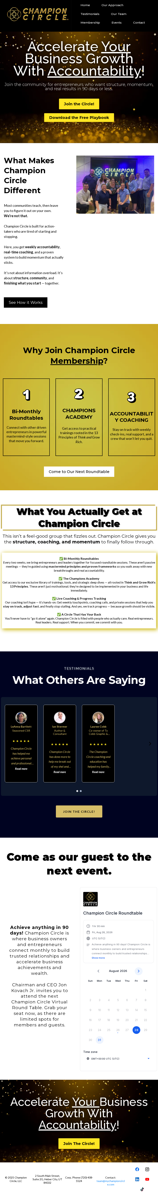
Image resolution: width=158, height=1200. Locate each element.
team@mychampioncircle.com (111, 1182)
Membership (90, 22)
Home (85, 5)
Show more (98, 957)
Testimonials (90, 14)
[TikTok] (142, 1189)
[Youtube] (147, 1179)
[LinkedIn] (137, 1179)
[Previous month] (98, 971)
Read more (21, 768)
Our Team (118, 14)
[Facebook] (137, 1169)
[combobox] (118, 1058)
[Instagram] (147, 1169)
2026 (123, 971)
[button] (118, 942)
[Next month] (139, 971)
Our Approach (112, 5)
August (114, 971)
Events (117, 22)
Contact (139, 22)
